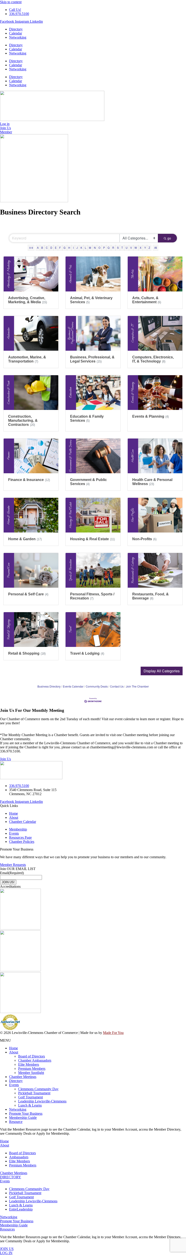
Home (13, 1048)
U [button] (126, 247)
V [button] (131, 247)
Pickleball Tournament (34, 1093)
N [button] (95, 247)
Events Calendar (73, 686)
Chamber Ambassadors (34, 1060)
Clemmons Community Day (38, 1089)
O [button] (99, 247)
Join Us (5, 759)
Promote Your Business (25, 1113)
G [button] (65, 247)
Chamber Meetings (22, 1077)
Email (12, 873)
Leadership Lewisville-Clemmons (42, 1101)
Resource (15, 1122)
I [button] (73, 247)
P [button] (104, 247)
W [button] (136, 247)
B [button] (42, 247)
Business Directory (49, 686)
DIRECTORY (10, 1177)
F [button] (60, 247)
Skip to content (11, 2)
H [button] (69, 247)
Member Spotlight (31, 1073)
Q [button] (109, 247)
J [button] (77, 247)
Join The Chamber (137, 686)
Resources (7, 1229)
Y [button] (145, 247)
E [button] (55, 247)
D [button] (51, 247)
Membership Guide (23, 1117)
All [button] (155, 247)
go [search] (169, 238)
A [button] (38, 247)
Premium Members (31, 1068)
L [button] (85, 247)
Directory (16, 29)
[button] (162, 671)
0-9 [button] (31, 247)
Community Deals (97, 686)
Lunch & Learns (30, 1105)
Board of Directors (31, 1056)
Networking (17, 37)
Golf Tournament (30, 1097)
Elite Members (28, 1064)
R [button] (113, 247)
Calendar (15, 33)
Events (14, 1085)
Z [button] (149, 247)
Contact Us (117, 686)
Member (6, 132)
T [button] (122, 247)
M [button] (90, 247)
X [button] (140, 247)
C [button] (47, 247)
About (13, 1052)
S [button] (118, 247)
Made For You (113, 1033)
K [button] (81, 247)
